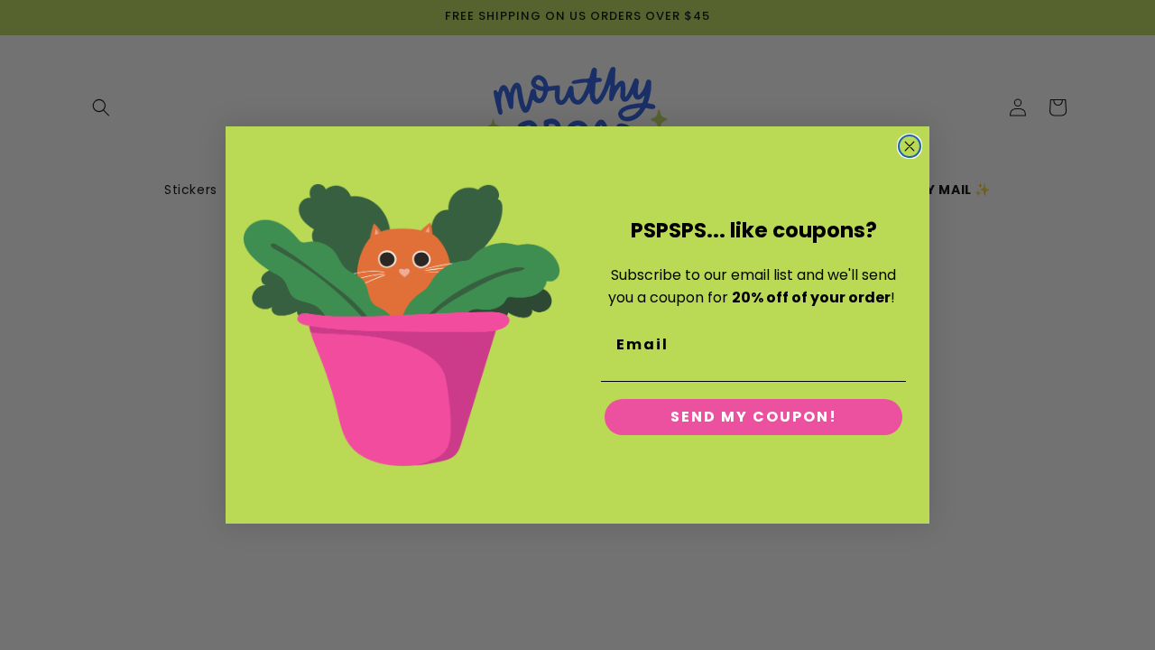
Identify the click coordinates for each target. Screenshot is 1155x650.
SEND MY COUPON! (753, 416)
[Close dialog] (909, 146)
